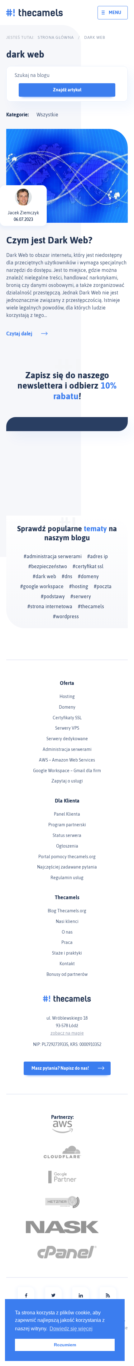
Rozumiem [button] (65, 1344)
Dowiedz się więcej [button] (71, 1328)
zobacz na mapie (67, 1033)
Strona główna (56, 37)
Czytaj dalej (19, 333)
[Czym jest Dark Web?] (67, 176)
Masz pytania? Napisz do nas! (60, 1068)
